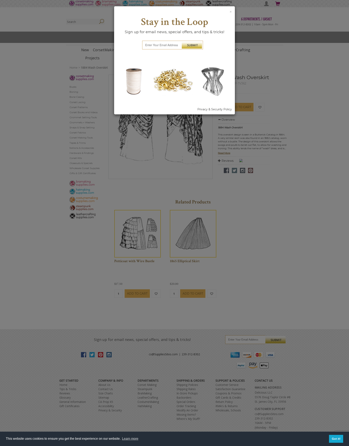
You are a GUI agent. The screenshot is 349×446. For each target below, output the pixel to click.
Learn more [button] (130, 438)
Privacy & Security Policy (214, 109)
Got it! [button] (336, 438)
